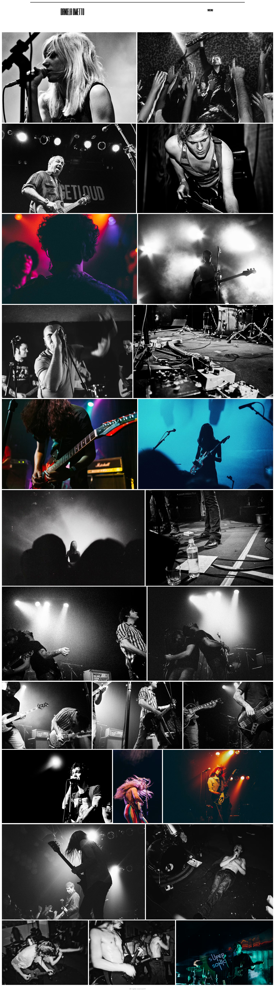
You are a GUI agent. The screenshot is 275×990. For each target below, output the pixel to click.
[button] (210, 10)
